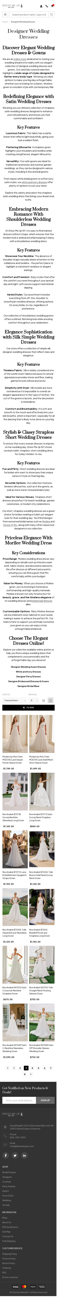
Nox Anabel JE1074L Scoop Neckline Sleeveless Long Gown (13, 817)
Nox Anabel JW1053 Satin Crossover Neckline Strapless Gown (14, 990)
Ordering (6, 1267)
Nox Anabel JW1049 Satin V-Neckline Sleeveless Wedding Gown (14, 1048)
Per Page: (32, 695)
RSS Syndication (10, 1227)
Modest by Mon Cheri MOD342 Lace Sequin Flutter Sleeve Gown (12, 759)
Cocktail (6, 1181)
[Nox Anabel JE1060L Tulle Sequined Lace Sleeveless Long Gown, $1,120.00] (15, 907)
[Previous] (7, 1068)
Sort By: (6, 695)
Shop (5, 1166)
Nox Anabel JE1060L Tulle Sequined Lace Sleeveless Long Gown (14, 932)
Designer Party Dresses (28, 676)
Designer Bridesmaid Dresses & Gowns (28, 681)
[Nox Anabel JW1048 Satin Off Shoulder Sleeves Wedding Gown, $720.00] (42, 1023)
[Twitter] (15, 1155)
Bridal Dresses (9, 1172)
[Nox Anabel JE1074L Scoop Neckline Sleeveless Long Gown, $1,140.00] (15, 792)
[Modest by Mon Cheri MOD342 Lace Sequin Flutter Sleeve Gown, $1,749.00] (15, 734)
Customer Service (12, 1248)
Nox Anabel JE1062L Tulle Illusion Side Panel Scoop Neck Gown (41, 875)
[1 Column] (43, 700)
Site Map (6, 1231)
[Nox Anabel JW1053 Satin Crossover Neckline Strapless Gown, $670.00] (15, 965)
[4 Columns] (50, 700)
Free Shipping (8, 1241)
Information (9, 1212)
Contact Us (7, 1236)
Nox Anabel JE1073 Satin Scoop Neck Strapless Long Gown (40, 817)
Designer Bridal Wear (28, 686)
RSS (4, 1272)
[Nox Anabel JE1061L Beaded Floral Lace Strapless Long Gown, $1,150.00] (42, 907)
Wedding (6, 1200)
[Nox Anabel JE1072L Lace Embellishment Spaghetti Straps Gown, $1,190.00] (15, 849)
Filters (30, 707)
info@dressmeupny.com (22, 1146)
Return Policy (8, 1263)
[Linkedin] (24, 1155)
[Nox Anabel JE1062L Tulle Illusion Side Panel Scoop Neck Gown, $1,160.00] (42, 849)
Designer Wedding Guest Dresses (28, 666)
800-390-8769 (18, 1137)
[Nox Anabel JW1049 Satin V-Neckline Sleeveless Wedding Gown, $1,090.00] (15, 1023)
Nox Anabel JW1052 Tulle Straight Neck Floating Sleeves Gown (41, 990)
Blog (4, 1217)
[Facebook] (5, 1155)
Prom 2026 (7, 1195)
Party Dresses (8, 1186)
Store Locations (10, 1277)
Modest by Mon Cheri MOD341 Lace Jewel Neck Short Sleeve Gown (41, 759)
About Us (6, 1222)
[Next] (30, 1074)
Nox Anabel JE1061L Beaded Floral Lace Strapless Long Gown (39, 932)
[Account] (41, 6)
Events (5, 1191)
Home (5, 22)
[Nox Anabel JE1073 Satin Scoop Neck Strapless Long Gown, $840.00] (42, 792)
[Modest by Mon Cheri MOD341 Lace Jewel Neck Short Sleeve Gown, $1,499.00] (42, 734)
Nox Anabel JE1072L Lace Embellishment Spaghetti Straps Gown (14, 875)
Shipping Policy (9, 1253)
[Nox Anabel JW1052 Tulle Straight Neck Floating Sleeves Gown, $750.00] (42, 965)
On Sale (6, 1205)
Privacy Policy (9, 1258)
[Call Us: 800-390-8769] (46, 6)
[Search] (52, 14)
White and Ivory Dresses (28, 671)
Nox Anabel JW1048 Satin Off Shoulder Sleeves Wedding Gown (41, 1048)
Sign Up (45, 1100)
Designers (7, 1177)
